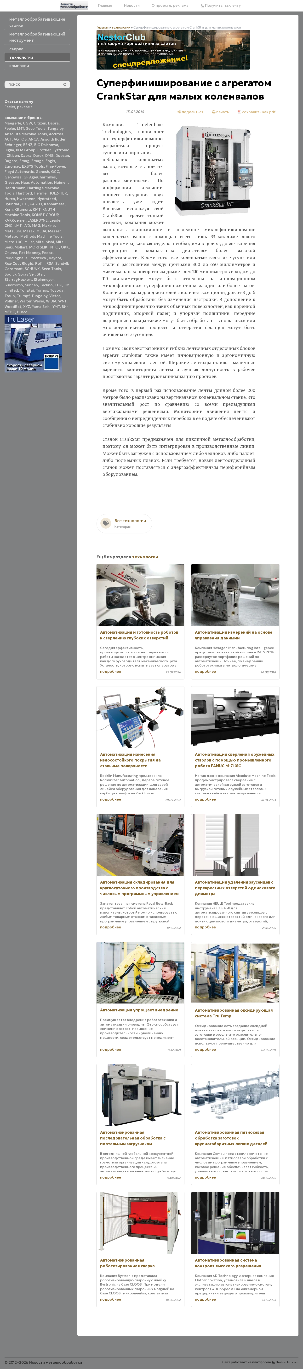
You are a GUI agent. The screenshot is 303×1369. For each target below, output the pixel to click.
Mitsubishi (45, 242)
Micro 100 (14, 242)
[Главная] (74, 5)
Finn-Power (55, 166)
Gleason (12, 182)
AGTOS (20, 139)
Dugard (11, 161)
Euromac (12, 166)
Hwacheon (26, 198)
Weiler (38, 301)
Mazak (28, 231)
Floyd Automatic (19, 171)
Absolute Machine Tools (26, 134)
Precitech (38, 258)
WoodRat (13, 306)
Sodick (10, 274)
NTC (54, 247)
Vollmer (11, 301)
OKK (65, 247)
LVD (26, 225)
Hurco (10, 198)
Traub (10, 296)
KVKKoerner (15, 220)
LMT (20, 128)
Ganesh (42, 171)
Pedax (47, 252)
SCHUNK (32, 268)
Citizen (40, 123)
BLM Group (25, 150)
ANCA (34, 139)
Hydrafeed (46, 198)
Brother (44, 150)
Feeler (10, 107)
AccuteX (56, 134)
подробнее (110, 671)
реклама (25, 107)
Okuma (11, 252)
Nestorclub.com (287, 1362)
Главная (105, 5)
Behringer (13, 144)
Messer (54, 231)
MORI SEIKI (38, 247)
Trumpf (23, 296)
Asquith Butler (52, 139)
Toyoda (56, 290)
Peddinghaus (16, 258)
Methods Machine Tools (41, 236)
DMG (49, 155)
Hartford (24, 193)
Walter (25, 301)
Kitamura (23, 209)
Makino (48, 225)
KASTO (36, 204)
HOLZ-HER (57, 193)
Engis (50, 161)
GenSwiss (13, 177)
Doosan (62, 155)
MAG (36, 225)
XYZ (26, 306)
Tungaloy (55, 128)
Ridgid (27, 263)
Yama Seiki (41, 306)
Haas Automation (36, 182)
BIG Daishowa (46, 144)
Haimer (61, 182)
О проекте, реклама (170, 5)
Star (40, 274)
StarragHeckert (18, 279)
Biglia (9, 150)
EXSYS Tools (33, 166)
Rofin (40, 263)
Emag (24, 161)
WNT (62, 301)
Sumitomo (14, 285)
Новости (132, 5)
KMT (36, 209)
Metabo (11, 236)
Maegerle (13, 123)
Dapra (53, 123)
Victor (54, 296)
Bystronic (60, 150)
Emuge (37, 161)
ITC (25, 204)
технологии (121, 27)
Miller (29, 242)
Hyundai (12, 204)
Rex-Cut (12, 263)
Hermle (40, 193)
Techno (46, 285)
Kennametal (54, 204)
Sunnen (31, 285)
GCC (55, 171)
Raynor (55, 258)
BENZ (27, 144)
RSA (49, 263)
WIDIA (51, 301)
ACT (8, 139)
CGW (27, 123)
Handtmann (15, 188)
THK (58, 285)
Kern (9, 209)
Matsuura (13, 231)
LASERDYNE (38, 220)
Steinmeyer (44, 279)
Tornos (42, 290)
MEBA (41, 231)
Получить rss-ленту (222, 5)
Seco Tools (36, 128)
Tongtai (27, 290)
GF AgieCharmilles (39, 177)
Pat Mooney (29, 252)
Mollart (21, 247)
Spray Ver (26, 274)
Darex (38, 155)
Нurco (22, 312)
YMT (56, 306)
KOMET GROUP (45, 214)
